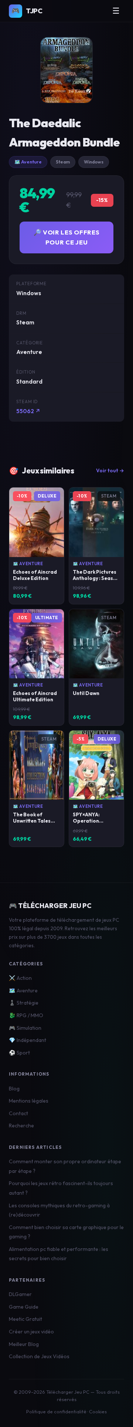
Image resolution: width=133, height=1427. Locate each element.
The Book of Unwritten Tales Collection (32, 821)
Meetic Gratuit (25, 1319)
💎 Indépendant (27, 1040)
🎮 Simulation (25, 1028)
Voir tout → (110, 470)
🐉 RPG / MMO (26, 1015)
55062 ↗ (28, 411)
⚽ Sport (19, 1052)
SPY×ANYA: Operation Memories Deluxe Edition (94, 824)
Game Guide (23, 1306)
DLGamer (20, 1294)
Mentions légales (28, 1100)
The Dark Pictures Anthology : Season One (96, 578)
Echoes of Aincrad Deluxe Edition (35, 575)
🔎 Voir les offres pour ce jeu (66, 237)
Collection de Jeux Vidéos (39, 1356)
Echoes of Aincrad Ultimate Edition (35, 696)
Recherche (21, 1125)
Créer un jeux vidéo (31, 1331)
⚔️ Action (20, 978)
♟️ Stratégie (23, 1002)
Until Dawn (86, 693)
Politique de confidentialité (56, 1411)
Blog (14, 1088)
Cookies (98, 1411)
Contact (18, 1113)
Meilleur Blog (24, 1344)
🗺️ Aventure (28, 162)
